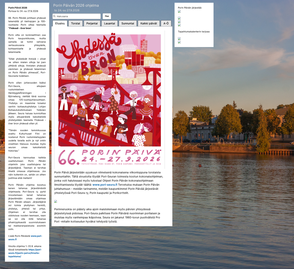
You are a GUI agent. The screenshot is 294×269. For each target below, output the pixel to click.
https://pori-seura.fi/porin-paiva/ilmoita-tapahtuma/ (25, 253)
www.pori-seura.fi (105, 184)
